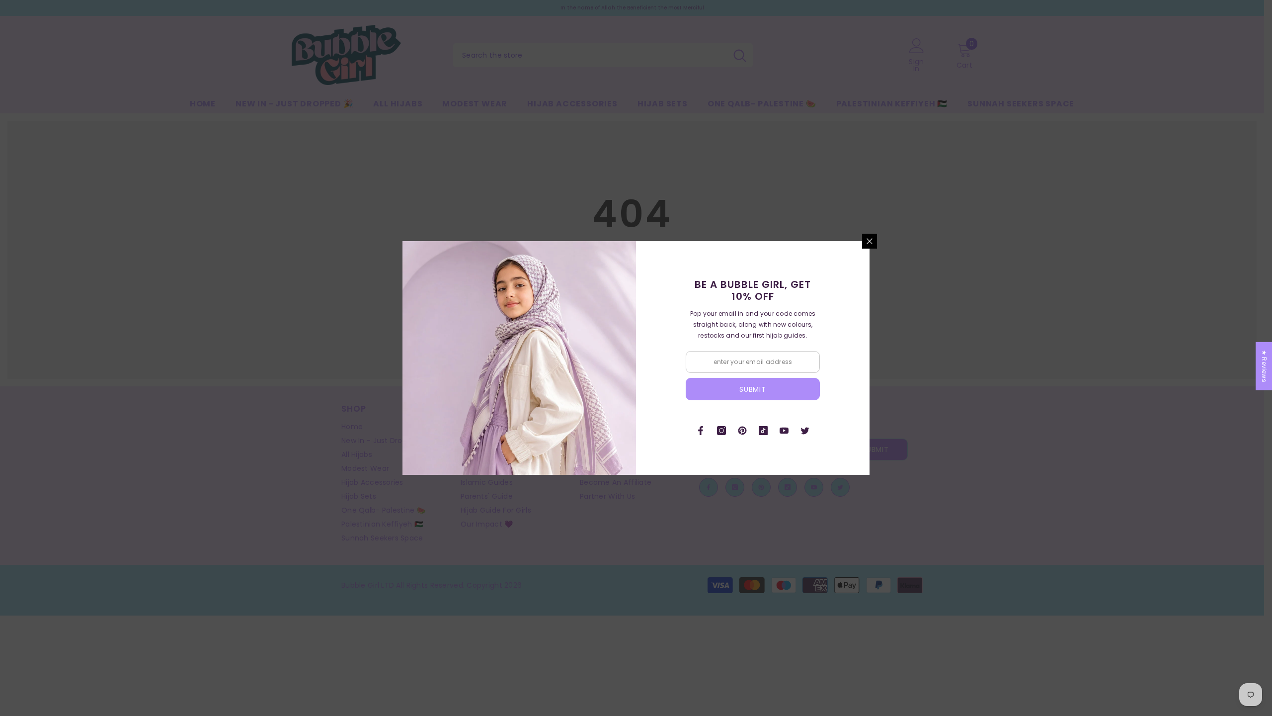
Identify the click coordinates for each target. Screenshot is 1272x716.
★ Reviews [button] (1264, 366)
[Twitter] (805, 430)
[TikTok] (763, 430)
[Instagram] (721, 430)
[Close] (869, 241)
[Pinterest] (742, 430)
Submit (752, 389)
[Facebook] (700, 430)
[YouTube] (784, 430)
